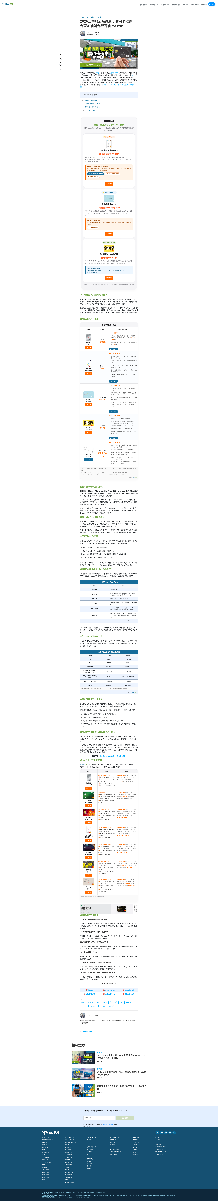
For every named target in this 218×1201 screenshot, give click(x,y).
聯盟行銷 (135, 1147)
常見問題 (204, 5)
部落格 (82, 17)
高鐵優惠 (44, 1180)
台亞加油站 (102, 1006)
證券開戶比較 (176, 5)
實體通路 (99, 17)
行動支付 (105, 1002)
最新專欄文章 (195, 5)
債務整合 (67, 1180)
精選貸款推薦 (68, 1152)
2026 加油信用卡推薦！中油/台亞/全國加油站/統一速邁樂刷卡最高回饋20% (121, 1056)
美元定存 (112, 1144)
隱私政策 (135, 1152)
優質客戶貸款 (68, 1160)
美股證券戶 (90, 1142)
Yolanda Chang (93, 32)
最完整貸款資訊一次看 (71, 1142)
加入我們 (135, 1139)
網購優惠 (44, 1167)
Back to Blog (87, 1032)
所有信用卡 (45, 1142)
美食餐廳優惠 (45, 1175)
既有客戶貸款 (68, 1162)
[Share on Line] (60, 69)
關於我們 (135, 1154)
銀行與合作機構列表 (115, 1151)
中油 (97, 73)
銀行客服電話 (113, 1154)
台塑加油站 (111, 1006)
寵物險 (89, 1168)
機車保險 (89, 1166)
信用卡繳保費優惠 (46, 1162)
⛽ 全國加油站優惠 (128, 990)
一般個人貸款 (68, 1157)
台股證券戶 (90, 1139)
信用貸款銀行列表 (69, 1177)
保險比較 (185, 5)
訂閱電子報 (136, 1142)
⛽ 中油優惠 (89, 990)
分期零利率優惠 (46, 1157)
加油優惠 (44, 1154)
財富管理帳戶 (113, 1139)
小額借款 (67, 1167)
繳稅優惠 (44, 1149)
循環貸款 (67, 1169)
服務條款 (135, 1149)
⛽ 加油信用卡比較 (109, 994)
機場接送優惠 (45, 1177)
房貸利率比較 (68, 1175)
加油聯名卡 (128, 1002)
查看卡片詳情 (113, 349)
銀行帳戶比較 (165, 5)
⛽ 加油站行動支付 (89, 994)
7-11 (133, 75)
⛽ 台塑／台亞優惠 (109, 990)
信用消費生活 (90, 17)
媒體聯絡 (135, 1144)
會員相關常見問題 (160, 1149)
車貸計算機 (68, 1149)
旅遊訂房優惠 (45, 1172)
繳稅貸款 (67, 1144)
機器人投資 (90, 1149)
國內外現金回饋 (46, 1147)
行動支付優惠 (45, 1169)
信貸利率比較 (68, 1154)
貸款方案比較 (154, 5)
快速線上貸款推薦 (69, 1139)
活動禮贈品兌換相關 (160, 1146)
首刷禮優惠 (45, 1160)
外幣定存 (89, 1154)
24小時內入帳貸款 (69, 1182)
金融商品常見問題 (160, 1154)
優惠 (98, 1002)
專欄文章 (157, 1139)
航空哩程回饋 (45, 1152)
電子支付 (113, 1002)
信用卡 (82, 1002)
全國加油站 (114, 73)
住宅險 (89, 1161)
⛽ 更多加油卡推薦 (128, 994)
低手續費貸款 (68, 1164)
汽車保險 (89, 1163)
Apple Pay (90, 1002)
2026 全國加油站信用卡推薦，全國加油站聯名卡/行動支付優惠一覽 (121, 1073)
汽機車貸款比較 (69, 1172)
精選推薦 (44, 1144)
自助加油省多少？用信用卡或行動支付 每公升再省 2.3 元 (121, 1087)
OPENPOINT (84, 1006)
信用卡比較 (143, 5)
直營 (121, 1002)
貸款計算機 (68, 1147)
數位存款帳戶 (113, 1142)
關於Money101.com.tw (161, 1151)
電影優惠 (44, 1164)
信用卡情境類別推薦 (47, 1139)
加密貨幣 (89, 1151)
